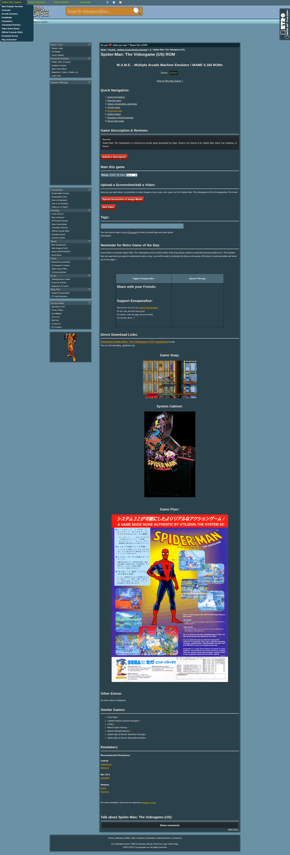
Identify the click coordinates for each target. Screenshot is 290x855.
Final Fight (113, 717)
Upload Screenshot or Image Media (122, 199)
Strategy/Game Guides (61, 279)
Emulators (151, 838)
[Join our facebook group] (107, 2)
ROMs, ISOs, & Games (61, 62)
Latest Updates (58, 55)
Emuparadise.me (142, 847)
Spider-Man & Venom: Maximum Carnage (127, 734)
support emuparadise (148, 307)
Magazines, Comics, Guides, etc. (65, 72)
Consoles (6, 10)
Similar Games (114, 114)
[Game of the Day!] (284, 24)
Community (85, 2)
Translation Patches (11, 25)
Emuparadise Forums (60, 193)
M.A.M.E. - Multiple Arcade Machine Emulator (128, 50)
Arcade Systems (10, 14)
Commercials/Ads (59, 272)
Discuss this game (115, 121)
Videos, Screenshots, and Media (122, 104)
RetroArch (105, 768)
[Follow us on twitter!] (114, 2)
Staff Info (55, 320)
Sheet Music (57, 255)
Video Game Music (59, 69)
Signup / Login (57, 48)
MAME (103, 788)
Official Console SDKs (12, 32)
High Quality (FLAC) (60, 248)
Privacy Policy (57, 310)
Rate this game (114, 100)
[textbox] (104, 11)
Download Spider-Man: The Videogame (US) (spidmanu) (134, 341)
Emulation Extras (10, 36)
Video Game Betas (10, 28)
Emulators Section (59, 65)
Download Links (114, 111)
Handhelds (7, 17)
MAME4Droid (106, 764)
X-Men (111, 724)
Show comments (170, 825)
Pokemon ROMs (58, 238)
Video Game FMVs (59, 269)
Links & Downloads (59, 200)
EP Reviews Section (60, 221)
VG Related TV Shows (61, 265)
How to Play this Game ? (170, 81)
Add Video (108, 207)
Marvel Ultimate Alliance (119, 731)
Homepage (56, 52)
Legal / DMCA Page (170, 844)
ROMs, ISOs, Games (11, 2)
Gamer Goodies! (62, 2)
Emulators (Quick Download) (120, 118)
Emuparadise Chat (59, 197)
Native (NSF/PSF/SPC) (61, 252)
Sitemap (119, 838)
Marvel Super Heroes (118, 727)
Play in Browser (9, 40)
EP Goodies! (57, 327)
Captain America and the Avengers (124, 721)
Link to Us (56, 317)
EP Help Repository (59, 296)
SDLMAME (105, 778)
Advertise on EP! (58, 307)
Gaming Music (163, 838)
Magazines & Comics (60, 286)
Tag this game (113, 107)
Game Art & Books (59, 283)
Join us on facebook (60, 203)
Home (111, 838)
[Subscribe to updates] (120, 2)
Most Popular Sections (12, 6)
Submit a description (114, 156)
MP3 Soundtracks (59, 245)
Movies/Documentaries (61, 262)
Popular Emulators (37, 2)
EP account (132, 232)
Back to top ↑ (233, 829)
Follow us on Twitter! (60, 207)
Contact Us (56, 324)
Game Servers (58, 214)
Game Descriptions (116, 97)
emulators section (148, 803)
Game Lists (56, 76)
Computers (7, 21)
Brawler (173, 73)
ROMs (103, 50)
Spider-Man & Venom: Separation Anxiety (127, 738)
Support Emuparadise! (61, 293)
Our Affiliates (57, 314)
